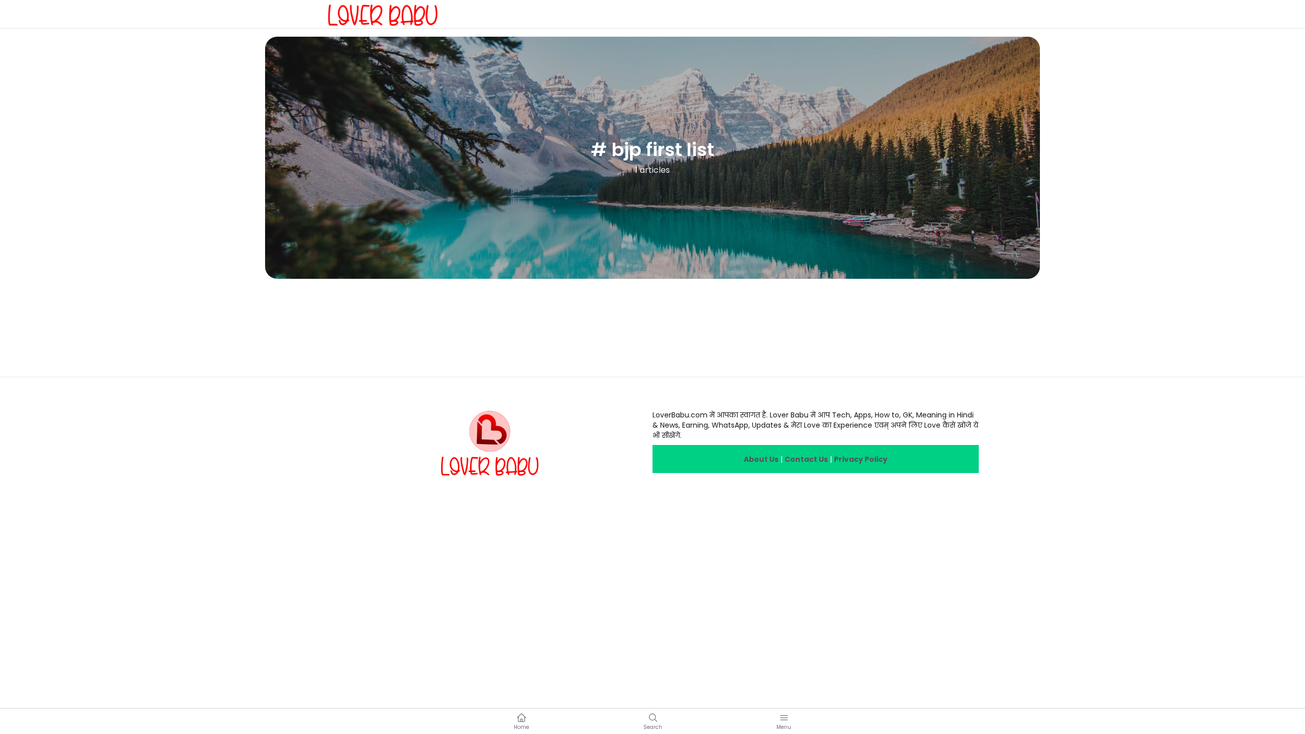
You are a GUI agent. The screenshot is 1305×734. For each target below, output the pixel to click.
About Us (761, 459)
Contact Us (806, 459)
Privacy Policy (861, 459)
